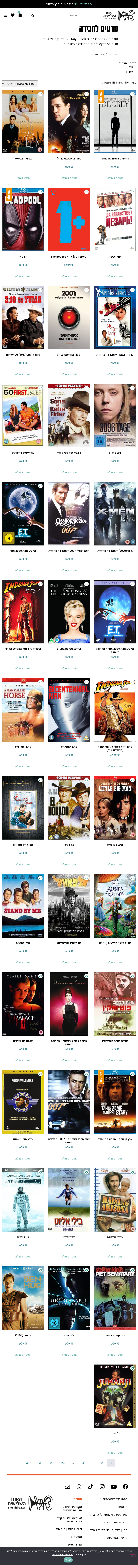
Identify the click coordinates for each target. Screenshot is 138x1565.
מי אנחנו (122, 1507)
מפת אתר (76, 1537)
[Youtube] (113, 1486)
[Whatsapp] (79, 1486)
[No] (132, 1555)
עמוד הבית (113, 54)
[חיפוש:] (54, 15)
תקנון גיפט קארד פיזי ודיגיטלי (108, 1530)
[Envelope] (67, 1486)
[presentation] (54, 15)
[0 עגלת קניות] (20, 15)
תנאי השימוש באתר (115, 1522)
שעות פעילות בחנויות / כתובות (109, 1514)
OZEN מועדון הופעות (69, 1529)
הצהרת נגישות (73, 1544)
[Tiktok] (90, 1486)
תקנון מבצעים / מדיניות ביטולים (72, 1509)
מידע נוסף (23, 178)
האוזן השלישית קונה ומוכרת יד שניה (69, 1520)
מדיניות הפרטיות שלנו (62, 1554)
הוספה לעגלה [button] (115, 178)
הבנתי (68, 1560)
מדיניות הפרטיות (117, 1538)
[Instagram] (102, 1486)
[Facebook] (125, 1486)
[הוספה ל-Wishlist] (132, 94)
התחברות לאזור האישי (113, 1499)
